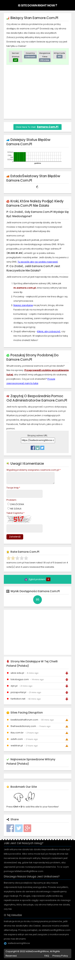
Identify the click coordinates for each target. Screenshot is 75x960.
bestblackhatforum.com (24, 719)
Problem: (11, 500)
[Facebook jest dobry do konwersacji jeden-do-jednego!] (33, 447)
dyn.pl (14, 685)
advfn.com (17, 739)
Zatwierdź (15, 536)
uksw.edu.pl (17, 673)
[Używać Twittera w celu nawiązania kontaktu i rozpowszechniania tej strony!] (42, 447)
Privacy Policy (60, 955)
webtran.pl (17, 745)
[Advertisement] (37, 91)
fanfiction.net (18, 698)
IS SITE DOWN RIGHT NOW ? (37, 5)
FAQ (46, 955)
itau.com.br (17, 732)
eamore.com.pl (47, 127)
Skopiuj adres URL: (37, 435)
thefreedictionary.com (23, 726)
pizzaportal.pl (18, 692)
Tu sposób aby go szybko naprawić (38, 261)
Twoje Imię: (13, 487)
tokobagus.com (20, 679)
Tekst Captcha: (15, 513)
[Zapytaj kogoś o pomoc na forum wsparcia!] (37, 447)
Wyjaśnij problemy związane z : (33, 470)
